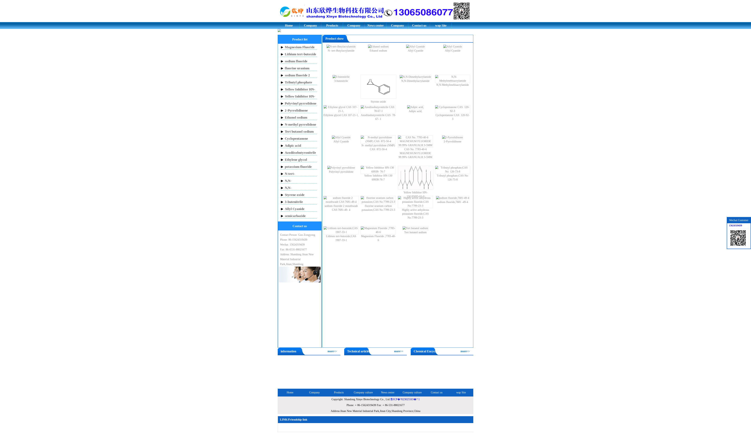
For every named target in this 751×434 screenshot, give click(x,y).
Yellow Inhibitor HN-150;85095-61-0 (415, 194)
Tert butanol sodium (299, 131)
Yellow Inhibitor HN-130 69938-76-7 (378, 177)
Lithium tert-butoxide (300, 54)
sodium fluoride (296, 61)
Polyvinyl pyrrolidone (300, 103)
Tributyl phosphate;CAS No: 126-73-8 (453, 177)
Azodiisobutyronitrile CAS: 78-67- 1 (378, 117)
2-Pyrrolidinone (296, 110)
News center (375, 25)
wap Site (440, 25)
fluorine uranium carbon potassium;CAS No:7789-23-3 (378, 207)
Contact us (419, 25)
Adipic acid (293, 145)
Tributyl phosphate (298, 82)
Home (289, 25)
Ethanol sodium (296, 117)
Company (310, 25)
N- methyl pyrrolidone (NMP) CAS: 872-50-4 (378, 147)
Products (332, 25)
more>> (332, 351)
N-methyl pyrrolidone (300, 124)
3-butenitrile (294, 202)
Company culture (353, 26)
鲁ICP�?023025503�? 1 (405, 399)
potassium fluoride (298, 167)
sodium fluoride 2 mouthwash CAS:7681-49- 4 (341, 207)
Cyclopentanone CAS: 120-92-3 (453, 117)
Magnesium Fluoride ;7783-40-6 (378, 238)
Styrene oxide (295, 195)
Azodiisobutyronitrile (300, 152)
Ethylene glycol (296, 160)
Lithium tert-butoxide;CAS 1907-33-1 (341, 238)
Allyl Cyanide (295, 209)
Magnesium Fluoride (300, 47)
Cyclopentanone (296, 138)
